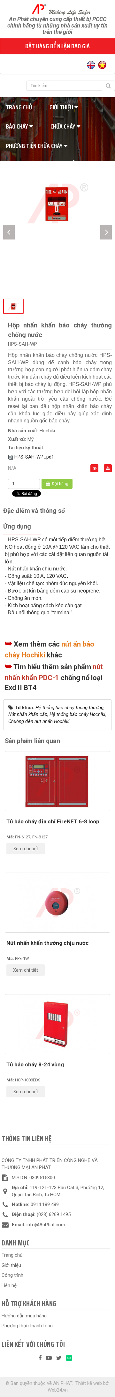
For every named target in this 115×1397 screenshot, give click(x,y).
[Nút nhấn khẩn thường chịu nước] (57, 902)
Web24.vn (58, 1390)
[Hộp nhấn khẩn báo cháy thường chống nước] (57, 203)
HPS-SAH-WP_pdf (33, 457)
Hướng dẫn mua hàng (24, 1316)
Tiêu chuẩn (65, 165)
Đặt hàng (59, 483)
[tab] (34, 511)
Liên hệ (9, 1285)
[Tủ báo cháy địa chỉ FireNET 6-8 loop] (57, 781)
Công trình (12, 1275)
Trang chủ (12, 1255)
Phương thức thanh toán (27, 1326)
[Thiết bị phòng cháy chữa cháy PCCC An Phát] (57, 9)
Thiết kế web (88, 1383)
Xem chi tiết (25, 849)
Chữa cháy (63, 126)
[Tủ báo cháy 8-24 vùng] (57, 1024)
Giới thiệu (62, 107)
